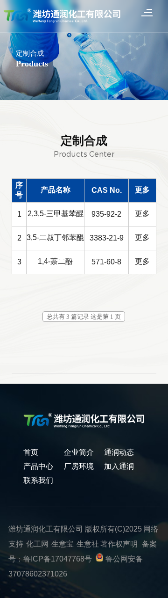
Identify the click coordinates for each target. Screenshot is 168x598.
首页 (30, 452)
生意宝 (62, 544)
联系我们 (38, 480)
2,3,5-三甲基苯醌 (56, 214)
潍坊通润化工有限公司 (45, 529)
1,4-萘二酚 (55, 261)
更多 (142, 214)
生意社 (88, 544)
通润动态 (119, 452)
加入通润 (119, 466)
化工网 (37, 544)
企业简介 (79, 452)
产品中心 (38, 466)
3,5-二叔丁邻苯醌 (55, 237)
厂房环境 (79, 466)
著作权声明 (119, 544)
